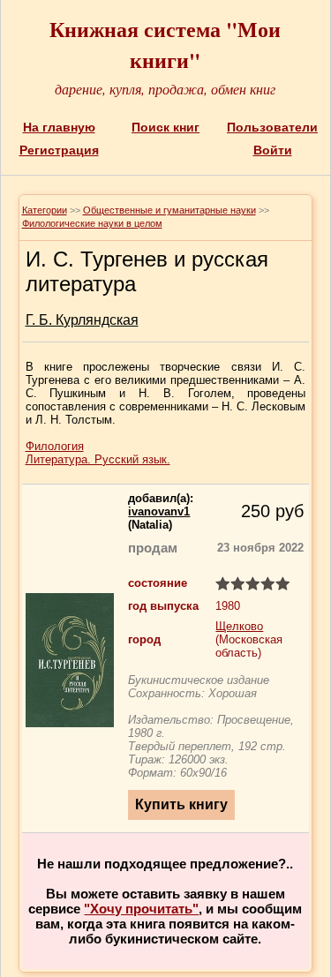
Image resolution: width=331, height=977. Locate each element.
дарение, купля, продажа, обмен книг (165, 88)
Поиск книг (165, 127)
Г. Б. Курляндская (82, 319)
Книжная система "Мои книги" (165, 44)
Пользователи (272, 127)
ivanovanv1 (159, 511)
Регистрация (59, 150)
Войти (272, 150)
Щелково (239, 626)
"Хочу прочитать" (141, 908)
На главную (59, 127)
